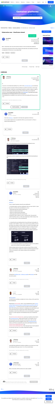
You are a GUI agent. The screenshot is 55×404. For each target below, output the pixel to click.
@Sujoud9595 (12, 297)
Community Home (9, 5)
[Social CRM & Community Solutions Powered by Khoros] (51, 389)
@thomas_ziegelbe (24, 274)
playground (25, 92)
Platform (10, 27)
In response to (12, 115)
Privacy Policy (39, 398)
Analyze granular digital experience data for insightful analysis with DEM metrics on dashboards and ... (23, 305)
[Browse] (4, 5)
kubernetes (13, 52)
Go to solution (33, 35)
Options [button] (52, 27)
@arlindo (32, 274)
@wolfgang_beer (17, 274)
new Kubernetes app (28, 85)
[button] (48, 396)
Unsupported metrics (15, 318)
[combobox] (27, 18)
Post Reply (33, 381)
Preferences (48, 401)
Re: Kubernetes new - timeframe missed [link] (28, 27)
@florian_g (11, 117)
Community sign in (50, 6)
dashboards (7, 52)
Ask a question (46, 31)
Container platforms (16, 27)
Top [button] (2, 389)
